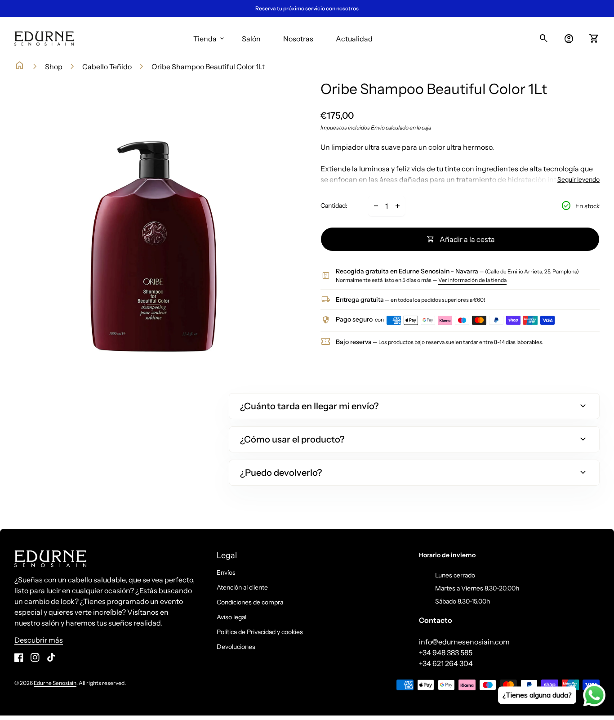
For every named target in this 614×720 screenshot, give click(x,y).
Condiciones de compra (250, 602)
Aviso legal (231, 617)
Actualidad (354, 38)
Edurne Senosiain (55, 683)
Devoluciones (236, 647)
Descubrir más (38, 639)
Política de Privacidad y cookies (260, 632)
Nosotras (298, 38)
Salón (251, 38)
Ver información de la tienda (472, 280)
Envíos (226, 572)
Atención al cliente (242, 587)
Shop (53, 66)
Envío (378, 127)
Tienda (209, 38)
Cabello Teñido (107, 66)
